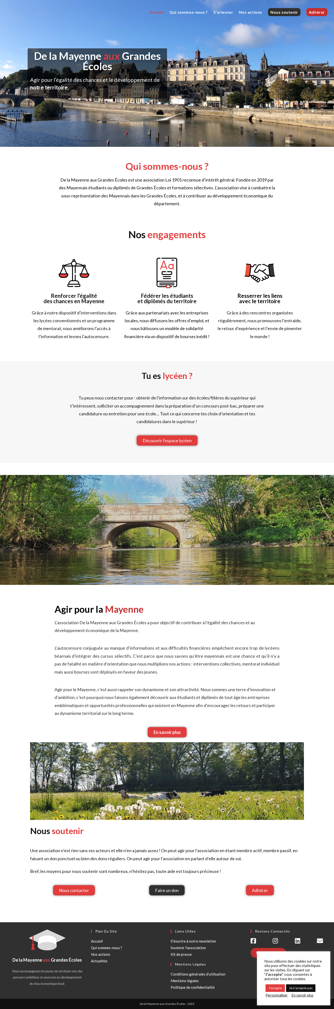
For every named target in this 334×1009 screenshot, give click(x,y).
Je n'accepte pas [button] (300, 988)
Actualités (99, 961)
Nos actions (100, 954)
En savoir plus (302, 995)
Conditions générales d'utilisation (198, 974)
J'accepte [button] (275, 988)
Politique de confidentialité (193, 987)
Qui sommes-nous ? (106, 947)
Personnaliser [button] (277, 995)
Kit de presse (181, 954)
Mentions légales (185, 980)
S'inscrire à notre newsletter (193, 941)
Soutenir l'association (188, 947)
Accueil (97, 941)
